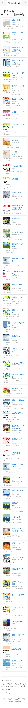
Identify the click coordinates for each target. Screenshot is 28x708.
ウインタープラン (9, 511)
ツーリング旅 (8, 590)
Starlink (19, 667)
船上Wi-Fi (7, 669)
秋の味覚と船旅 (17, 232)
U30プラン (8, 305)
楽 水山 (19, 355)
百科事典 (11, 701)
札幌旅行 (21, 408)
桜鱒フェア (19, 393)
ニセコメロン (8, 643)
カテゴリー (9, 700)
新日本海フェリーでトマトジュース (17, 35)
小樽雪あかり (20, 511)
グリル (7, 434)
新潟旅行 (19, 522)
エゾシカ (7, 160)
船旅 (18, 66)
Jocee (4, 698)
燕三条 (18, 53)
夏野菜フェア (19, 147)
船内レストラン (9, 147)
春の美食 (7, 395)
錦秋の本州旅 (16, 166)
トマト (18, 79)
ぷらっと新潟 (8, 200)
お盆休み (7, 344)
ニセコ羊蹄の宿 (9, 356)
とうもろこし (8, 81)
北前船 (18, 199)
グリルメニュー (9, 239)
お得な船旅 (15, 453)
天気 (19, 698)
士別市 (17, 42)
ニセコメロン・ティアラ (11, 132)
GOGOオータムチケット (11, 187)
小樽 (6, 577)
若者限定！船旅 (17, 363)
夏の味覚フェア (17, 140)
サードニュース (12, 698)
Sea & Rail (19, 496)
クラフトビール (9, 94)
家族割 (7, 331)
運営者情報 (18, 701)
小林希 (7, 120)
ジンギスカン (8, 107)
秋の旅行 (7, 173)
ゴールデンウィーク (10, 472)
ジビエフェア (20, 290)
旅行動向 (7, 369)
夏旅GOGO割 (8, 421)
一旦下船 (19, 213)
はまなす (19, 224)
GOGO (7, 459)
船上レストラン (9, 28)
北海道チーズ (20, 26)
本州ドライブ (20, 171)
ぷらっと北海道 (9, 252)
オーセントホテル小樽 (10, 55)
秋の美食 (21, 615)
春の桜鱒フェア (17, 389)
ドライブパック (9, 447)
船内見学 (7, 279)
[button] (2, 3)
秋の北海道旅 (16, 622)
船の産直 (18, 94)
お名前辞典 (17, 700)
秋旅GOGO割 (16, 649)
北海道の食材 (19, 239)
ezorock (19, 158)
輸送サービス (8, 498)
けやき (7, 266)
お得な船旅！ (16, 517)
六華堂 (7, 226)
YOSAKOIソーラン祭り (10, 408)
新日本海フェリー (9, 26)
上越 (18, 445)
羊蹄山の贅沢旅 (17, 557)
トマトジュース (9, 42)
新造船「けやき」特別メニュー (17, 530)
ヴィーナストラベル (10, 186)
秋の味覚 (19, 549)
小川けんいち (20, 588)
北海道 (7, 382)
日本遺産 (19, 575)
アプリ (7, 68)
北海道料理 (8, 292)
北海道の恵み (8, 485)
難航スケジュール (9, 213)
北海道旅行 (8, 630)
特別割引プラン (17, 179)
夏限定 (18, 105)
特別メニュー (8, 551)
